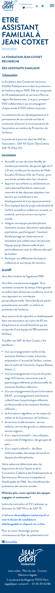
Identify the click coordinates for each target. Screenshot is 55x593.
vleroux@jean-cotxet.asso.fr (30, 515)
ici (46, 535)
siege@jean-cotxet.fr (16, 584)
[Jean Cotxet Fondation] (10, 5)
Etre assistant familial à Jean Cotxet (25, 31)
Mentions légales (27, 575)
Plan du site (28, 571)
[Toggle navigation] (52, 6)
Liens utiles (14, 571)
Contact (42, 571)
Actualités (11, 542)
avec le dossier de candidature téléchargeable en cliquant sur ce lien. (23, 521)
